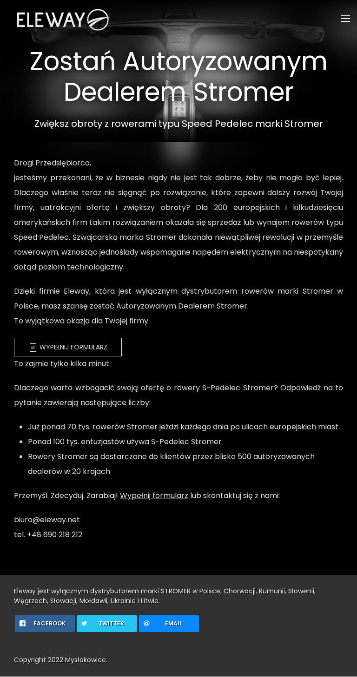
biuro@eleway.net (47, 519)
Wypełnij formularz (72, 347)
